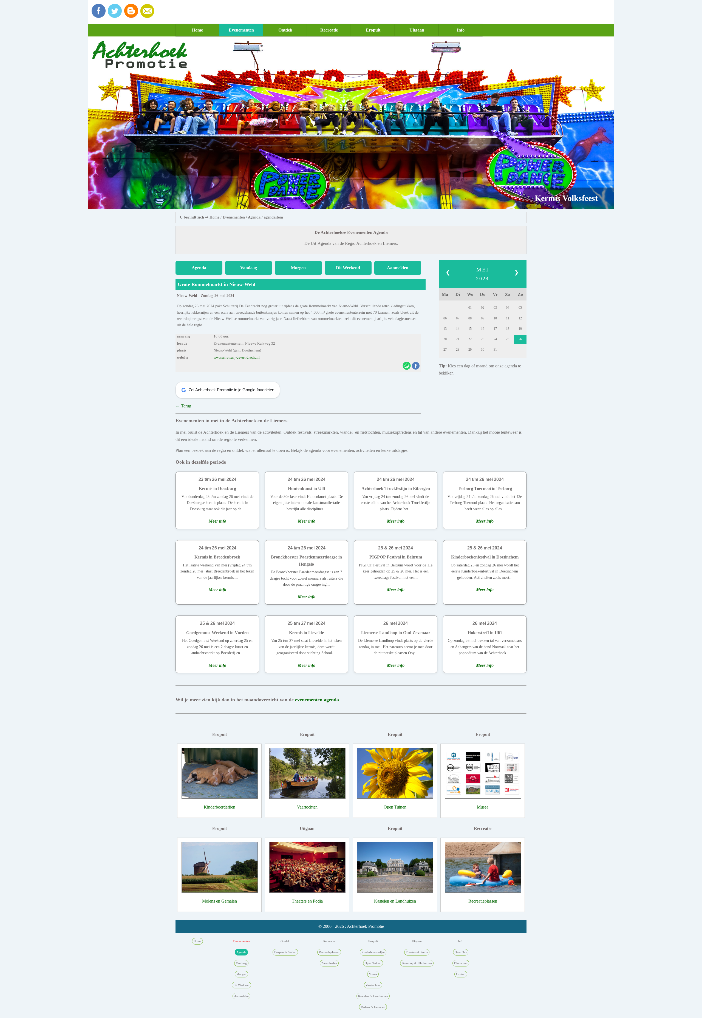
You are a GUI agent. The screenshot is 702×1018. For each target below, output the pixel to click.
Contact (461, 974)
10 (495, 318)
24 (495, 339)
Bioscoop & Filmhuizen (417, 963)
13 (445, 329)
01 (470, 308)
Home (197, 30)
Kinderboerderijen (219, 807)
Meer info (217, 521)
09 (482, 318)
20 (445, 339)
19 (520, 329)
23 (482, 339)
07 (457, 318)
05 (520, 308)
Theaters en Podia (307, 901)
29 (470, 349)
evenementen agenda (317, 699)
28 (457, 349)
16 (482, 329)
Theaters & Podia (417, 952)
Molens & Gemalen (373, 1007)
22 (470, 339)
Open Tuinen (395, 807)
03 (495, 308)
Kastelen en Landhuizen (395, 901)
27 (445, 349)
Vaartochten (307, 807)
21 (457, 339)
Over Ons (461, 952)
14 (457, 329)
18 (507, 329)
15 (470, 329)
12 (520, 318)
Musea (482, 807)
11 (507, 318)
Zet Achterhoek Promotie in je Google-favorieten (227, 390)
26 (520, 339)
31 (495, 349)
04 (507, 308)
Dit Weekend (348, 267)
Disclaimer (461, 963)
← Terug (183, 406)
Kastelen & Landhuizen (373, 996)
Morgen (298, 267)
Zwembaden (329, 963)
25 (507, 339)
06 (445, 318)
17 (495, 329)
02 (482, 308)
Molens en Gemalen (219, 901)
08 (470, 318)
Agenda (254, 217)
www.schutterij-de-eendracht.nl (237, 357)
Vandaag (248, 267)
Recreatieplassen (482, 901)
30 (482, 349)
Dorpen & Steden (285, 952)
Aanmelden (397, 267)
